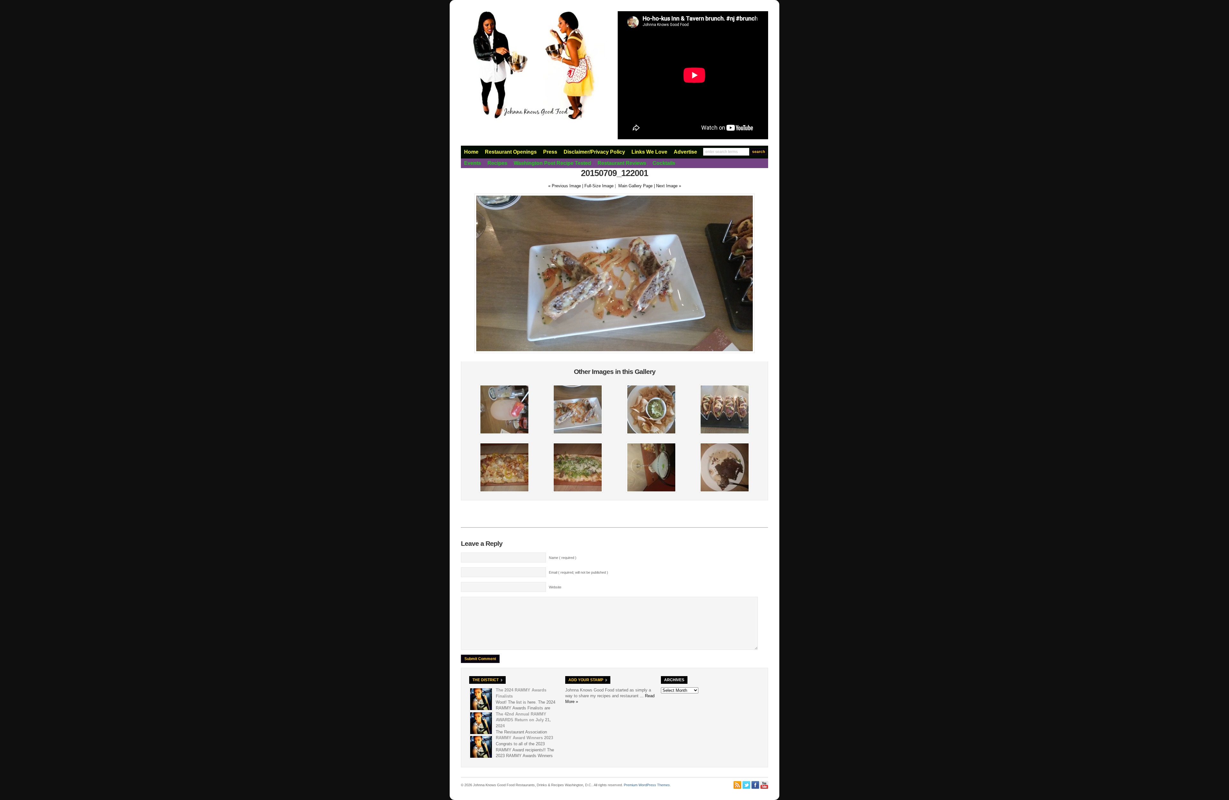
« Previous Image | (566, 185)
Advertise (685, 152)
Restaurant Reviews (622, 163)
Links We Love (649, 152)
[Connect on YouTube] (764, 785)
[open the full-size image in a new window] (614, 351)
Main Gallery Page (635, 185)
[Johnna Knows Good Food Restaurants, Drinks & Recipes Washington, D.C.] (533, 118)
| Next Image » (667, 185)
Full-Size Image (599, 185)
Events (472, 163)
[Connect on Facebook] (755, 785)
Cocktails (664, 163)
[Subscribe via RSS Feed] (737, 785)
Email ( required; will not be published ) (578, 572)
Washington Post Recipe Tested (552, 163)
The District (485, 680)
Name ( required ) (562, 558)
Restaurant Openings (511, 152)
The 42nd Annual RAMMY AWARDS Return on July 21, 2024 (523, 720)
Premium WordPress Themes (647, 785)
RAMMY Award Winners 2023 (524, 737)
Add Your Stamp (585, 680)
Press (550, 152)
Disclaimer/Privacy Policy (594, 152)
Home (471, 152)
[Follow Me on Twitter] (746, 785)
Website (555, 587)
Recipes (497, 163)
